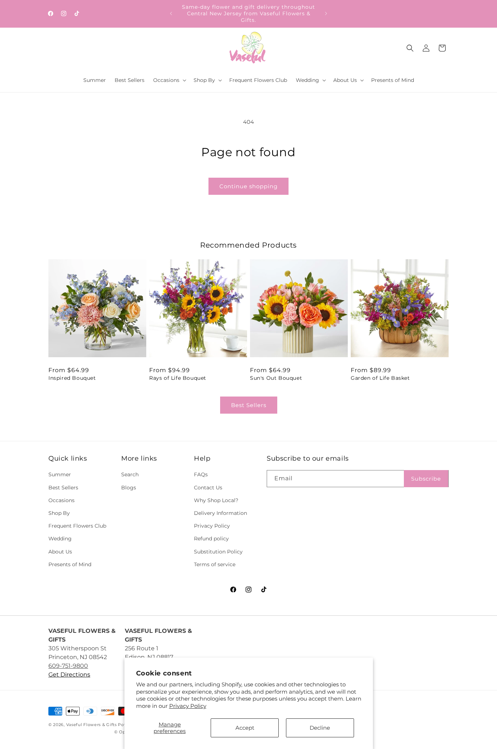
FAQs (201, 475)
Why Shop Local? (216, 500)
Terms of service (214, 564)
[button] (169, 80)
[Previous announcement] (171, 13)
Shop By (59, 513)
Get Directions (69, 674)
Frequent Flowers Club (77, 526)
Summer (59, 475)
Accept (244, 727)
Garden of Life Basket (380, 378)
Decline (320, 727)
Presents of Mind (69, 564)
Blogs (128, 487)
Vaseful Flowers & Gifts (91, 724)
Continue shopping (248, 186)
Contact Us (208, 487)
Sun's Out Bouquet (276, 378)
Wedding (60, 539)
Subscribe (426, 478)
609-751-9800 (68, 665)
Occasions (61, 500)
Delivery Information (220, 513)
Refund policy (211, 539)
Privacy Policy (187, 705)
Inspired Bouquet (72, 378)
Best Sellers (248, 405)
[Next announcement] (326, 13)
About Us (60, 551)
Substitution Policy (218, 551)
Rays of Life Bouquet (177, 378)
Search (130, 475)
